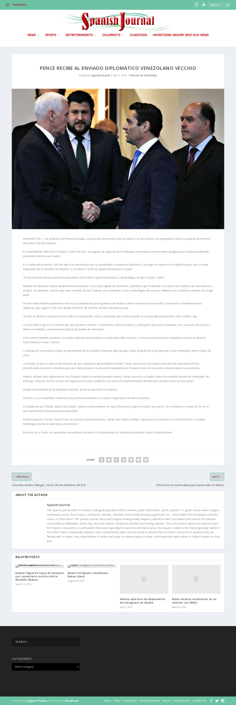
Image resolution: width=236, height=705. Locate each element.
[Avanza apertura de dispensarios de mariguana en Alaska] (144, 579)
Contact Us (199, 700)
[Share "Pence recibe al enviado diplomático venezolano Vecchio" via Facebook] (101, 459)
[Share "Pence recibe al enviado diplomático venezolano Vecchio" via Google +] (116, 459)
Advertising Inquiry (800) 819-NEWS (181, 35)
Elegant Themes (37, 700)
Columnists (111, 35)
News (31, 35)
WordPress (72, 700)
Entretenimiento (79, 35)
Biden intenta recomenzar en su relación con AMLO (194, 600)
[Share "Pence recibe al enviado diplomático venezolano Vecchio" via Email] (138, 459)
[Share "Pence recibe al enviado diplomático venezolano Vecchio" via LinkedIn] (123, 459)
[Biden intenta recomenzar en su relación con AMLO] (196, 579)
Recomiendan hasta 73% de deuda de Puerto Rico (61, 4)
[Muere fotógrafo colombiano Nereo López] (92, 566)
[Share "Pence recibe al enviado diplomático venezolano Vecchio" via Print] (146, 459)
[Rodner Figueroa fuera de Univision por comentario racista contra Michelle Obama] (39, 566)
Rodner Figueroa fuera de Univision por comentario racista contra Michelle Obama (39, 576)
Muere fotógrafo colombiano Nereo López (88, 574)
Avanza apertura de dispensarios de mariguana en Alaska (142, 600)
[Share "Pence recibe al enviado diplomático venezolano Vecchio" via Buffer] (131, 459)
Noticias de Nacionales (143, 75)
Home (107, 700)
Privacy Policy (181, 700)
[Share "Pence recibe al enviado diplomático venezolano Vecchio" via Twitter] (109, 459)
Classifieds (138, 35)
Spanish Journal (101, 75)
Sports (50, 35)
